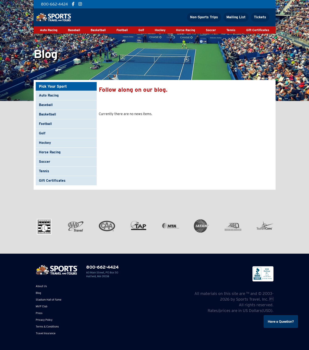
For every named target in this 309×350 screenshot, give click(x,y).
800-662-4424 (102, 267)
